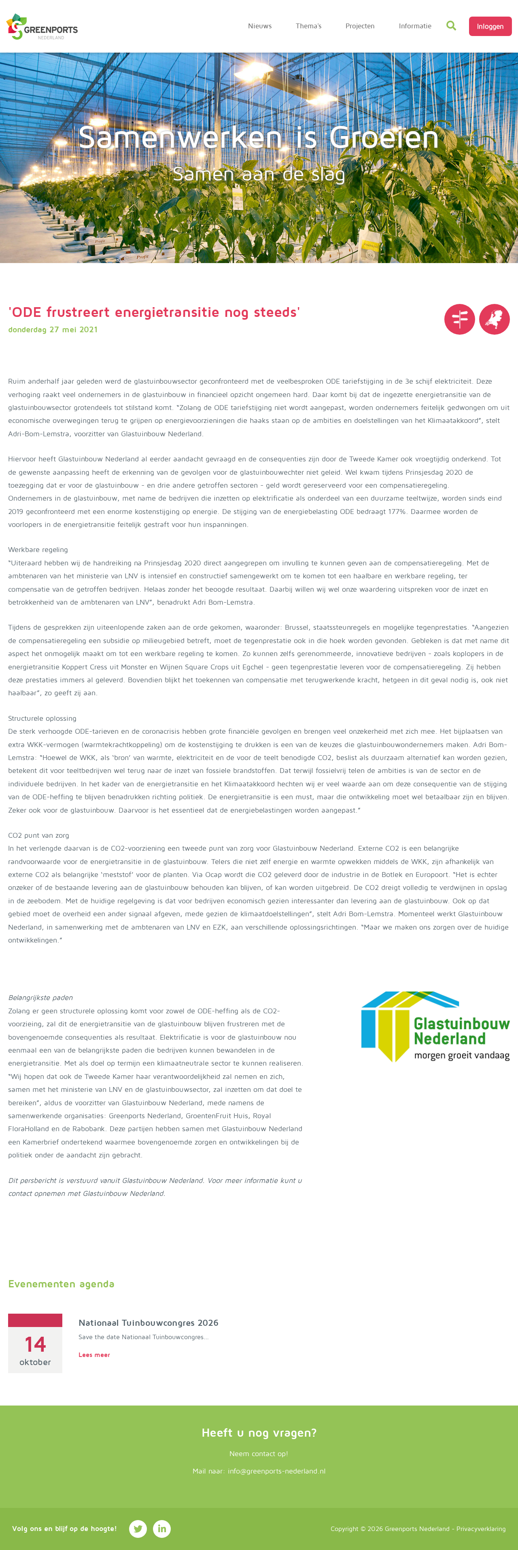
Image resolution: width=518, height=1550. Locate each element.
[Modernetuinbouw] (42, 26)
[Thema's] (459, 319)
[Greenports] (494, 319)
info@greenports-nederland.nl (277, 1471)
